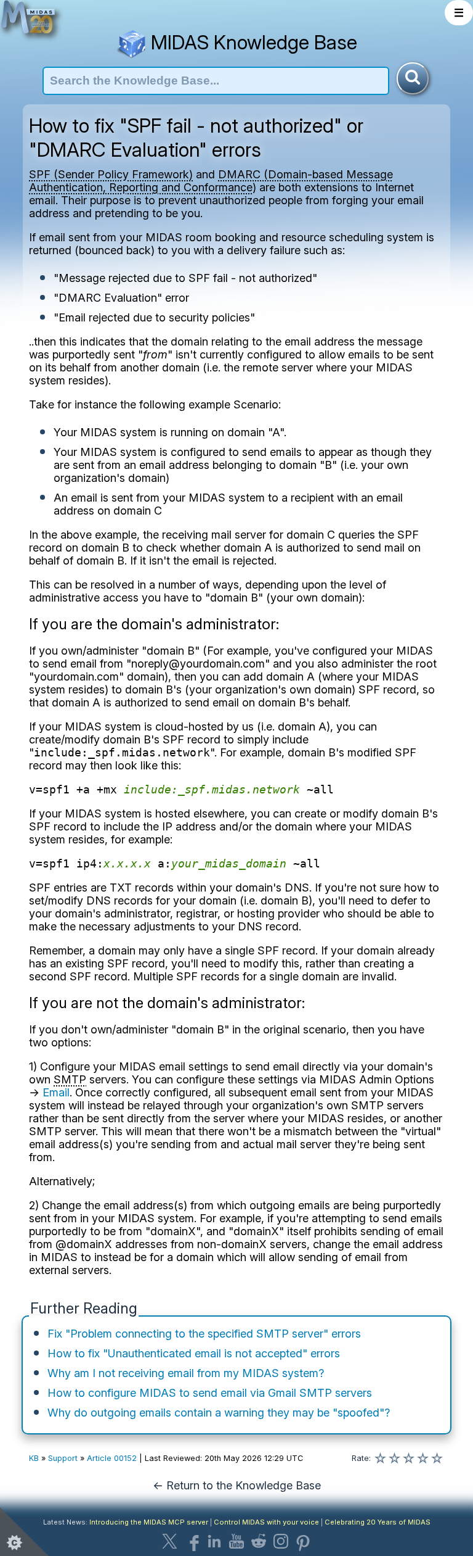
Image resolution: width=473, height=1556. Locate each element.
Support (63, 1458)
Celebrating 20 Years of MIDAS (378, 1522)
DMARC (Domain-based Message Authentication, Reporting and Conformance (211, 181)
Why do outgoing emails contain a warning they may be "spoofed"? (218, 1412)
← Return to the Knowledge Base (237, 1485)
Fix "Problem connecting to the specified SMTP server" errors (204, 1333)
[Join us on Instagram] (281, 1541)
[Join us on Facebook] (192, 1541)
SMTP (70, 1079)
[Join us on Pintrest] (303, 1541)
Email (56, 1092)
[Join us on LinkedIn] (214, 1541)
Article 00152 (112, 1458)
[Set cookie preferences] (24, 1531)
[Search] (413, 78)
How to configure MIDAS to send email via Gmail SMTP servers (209, 1392)
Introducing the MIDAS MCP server (148, 1522)
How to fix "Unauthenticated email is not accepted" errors (193, 1353)
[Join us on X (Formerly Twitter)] (170, 1541)
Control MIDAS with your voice (266, 1522)
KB (34, 1458)
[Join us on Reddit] (259, 1541)
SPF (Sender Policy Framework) (111, 174)
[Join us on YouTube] (236, 1541)
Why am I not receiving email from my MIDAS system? (185, 1373)
